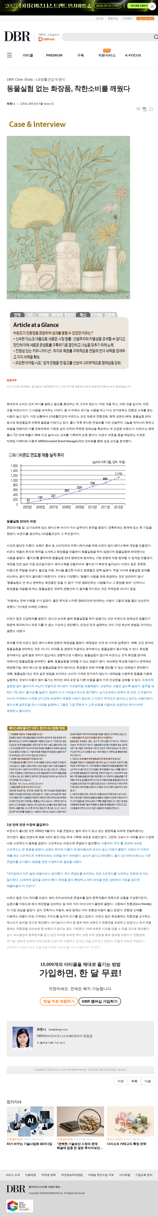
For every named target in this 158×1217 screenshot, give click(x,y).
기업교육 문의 (145, 18)
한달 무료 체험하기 (59, 1001)
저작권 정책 (48, 1174)
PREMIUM (54, 55)
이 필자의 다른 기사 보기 (51, 1042)
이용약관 (30, 1174)
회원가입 (113, 18)
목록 (134, 1081)
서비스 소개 (13, 1174)
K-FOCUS (133, 55)
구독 (80, 55)
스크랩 (151, 109)
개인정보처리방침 (72, 1174)
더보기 (138, 109)
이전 (121, 1081)
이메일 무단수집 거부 (101, 1174)
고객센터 (127, 18)
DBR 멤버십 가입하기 (100, 1001)
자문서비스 (107, 55)
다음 (148, 1081)
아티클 (28, 55)
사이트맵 (124, 1174)
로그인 (100, 18)
